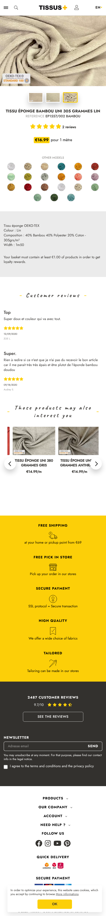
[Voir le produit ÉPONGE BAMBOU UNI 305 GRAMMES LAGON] (37, 197)
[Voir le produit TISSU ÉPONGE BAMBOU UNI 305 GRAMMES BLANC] (11, 166)
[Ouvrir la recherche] (16, 8)
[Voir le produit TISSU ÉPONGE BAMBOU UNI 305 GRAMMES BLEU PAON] (61, 166)
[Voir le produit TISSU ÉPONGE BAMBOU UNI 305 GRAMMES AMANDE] (95, 187)
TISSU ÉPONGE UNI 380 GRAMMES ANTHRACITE (74, 463)
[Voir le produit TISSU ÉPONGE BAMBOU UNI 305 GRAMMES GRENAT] (28, 187)
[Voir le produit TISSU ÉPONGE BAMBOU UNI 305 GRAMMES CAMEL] (11, 187)
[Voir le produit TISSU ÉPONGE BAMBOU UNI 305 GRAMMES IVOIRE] (45, 166)
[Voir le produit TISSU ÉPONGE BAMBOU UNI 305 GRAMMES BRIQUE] (95, 166)
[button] (10, 464)
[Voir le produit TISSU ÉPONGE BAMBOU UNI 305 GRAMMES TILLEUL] (28, 177)
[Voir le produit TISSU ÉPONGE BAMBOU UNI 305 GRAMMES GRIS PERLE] (45, 177)
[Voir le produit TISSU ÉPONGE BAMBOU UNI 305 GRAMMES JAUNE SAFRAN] (78, 166)
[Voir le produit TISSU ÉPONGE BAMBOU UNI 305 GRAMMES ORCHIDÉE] (78, 177)
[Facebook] (38, 844)
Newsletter (16, 737)
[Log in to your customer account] (76, 7)
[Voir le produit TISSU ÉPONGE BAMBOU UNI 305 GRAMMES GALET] (78, 187)
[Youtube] (57, 844)
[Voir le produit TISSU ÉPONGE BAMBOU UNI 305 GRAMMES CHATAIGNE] (45, 187)
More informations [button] (67, 894)
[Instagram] (48, 844)
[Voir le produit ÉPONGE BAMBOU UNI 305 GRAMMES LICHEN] (54, 197)
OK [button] (54, 904)
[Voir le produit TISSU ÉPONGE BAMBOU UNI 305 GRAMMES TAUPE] (28, 166)
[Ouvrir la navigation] (6, 7)
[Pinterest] (67, 844)
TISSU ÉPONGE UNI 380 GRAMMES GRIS (29, 463)
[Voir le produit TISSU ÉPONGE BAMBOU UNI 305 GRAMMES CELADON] (11, 177)
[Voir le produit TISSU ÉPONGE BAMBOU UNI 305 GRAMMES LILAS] (95, 177)
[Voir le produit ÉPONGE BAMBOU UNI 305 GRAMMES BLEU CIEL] (71, 197)
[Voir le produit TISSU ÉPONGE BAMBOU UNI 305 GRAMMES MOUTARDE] (61, 177)
